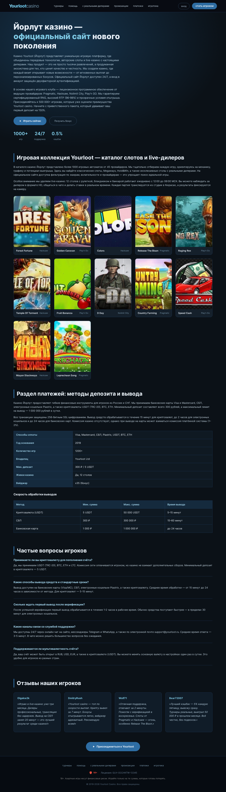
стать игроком (205, 5)
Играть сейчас (32, 120)
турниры (58, 5)
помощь (72, 5)
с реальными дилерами (95, 5)
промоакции (121, 5)
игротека (153, 5)
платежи (138, 5)
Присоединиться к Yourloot (115, 746)
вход (183, 6)
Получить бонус (63, 121)
